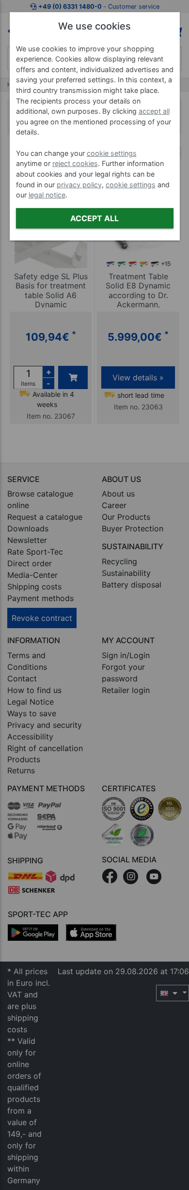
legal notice (47, 195)
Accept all (94, 218)
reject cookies (75, 163)
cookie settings (112, 153)
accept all (154, 111)
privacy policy (79, 185)
